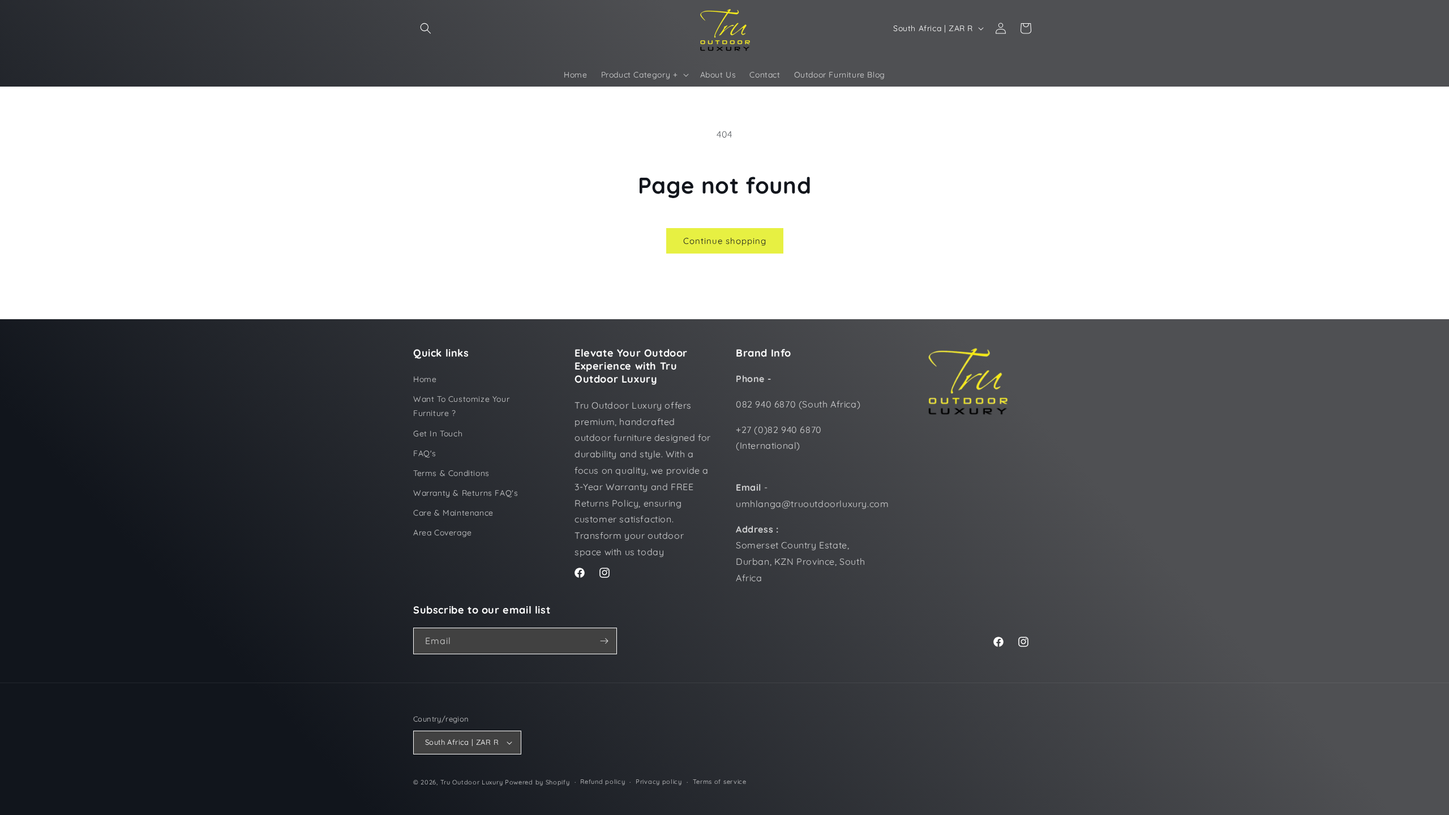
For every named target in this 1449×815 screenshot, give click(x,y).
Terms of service (720, 782)
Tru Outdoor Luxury (471, 782)
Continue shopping (724, 240)
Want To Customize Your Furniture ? (461, 406)
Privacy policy (659, 782)
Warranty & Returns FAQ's (465, 493)
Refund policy (602, 782)
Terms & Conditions (451, 473)
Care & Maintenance (453, 513)
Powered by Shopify (537, 782)
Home (424, 379)
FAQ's (424, 453)
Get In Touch (437, 433)
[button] (425, 28)
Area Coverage (442, 532)
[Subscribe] (603, 641)
